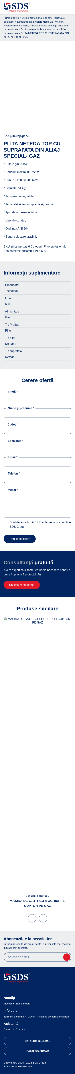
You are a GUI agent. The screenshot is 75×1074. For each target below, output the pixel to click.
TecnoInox (11, 290)
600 (7, 304)
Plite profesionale (55, 246)
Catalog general (37, 1041)
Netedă (10, 357)
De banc (10, 343)
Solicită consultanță (21, 584)
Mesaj (13, 489)
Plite (8, 330)
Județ (13, 424)
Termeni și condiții (14, 1016)
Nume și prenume (21, 408)
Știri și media (22, 1003)
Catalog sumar (37, 1051)
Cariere (8, 1029)
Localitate (15, 440)
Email (12, 457)
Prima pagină (11, 17)
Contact (20, 1029)
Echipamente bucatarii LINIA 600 (25, 250)
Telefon (14, 473)
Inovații (8, 1003)
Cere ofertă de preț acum (38, 124)
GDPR (31, 1016)
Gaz (7, 317)
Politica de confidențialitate (54, 1016)
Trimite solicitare (19, 538)
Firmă (13, 391)
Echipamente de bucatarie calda (39, 29)
